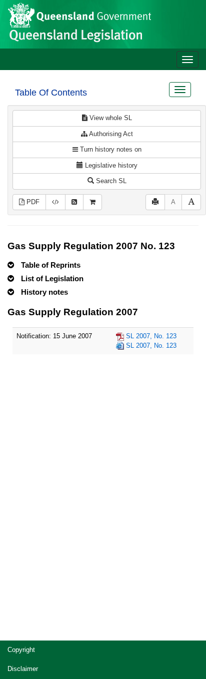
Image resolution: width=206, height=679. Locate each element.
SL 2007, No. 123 (151, 336)
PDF (32, 202)
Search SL (110, 181)
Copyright (21, 649)
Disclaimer (23, 668)
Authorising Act (110, 134)
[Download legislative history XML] (56, 202)
